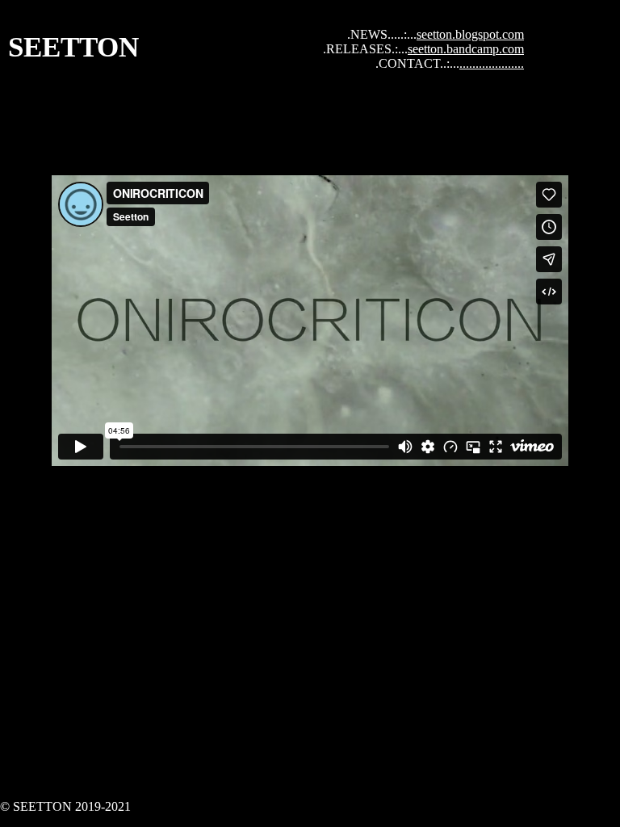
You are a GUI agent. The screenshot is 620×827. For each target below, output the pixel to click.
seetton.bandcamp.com (466, 49)
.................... (491, 63)
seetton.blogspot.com (470, 34)
